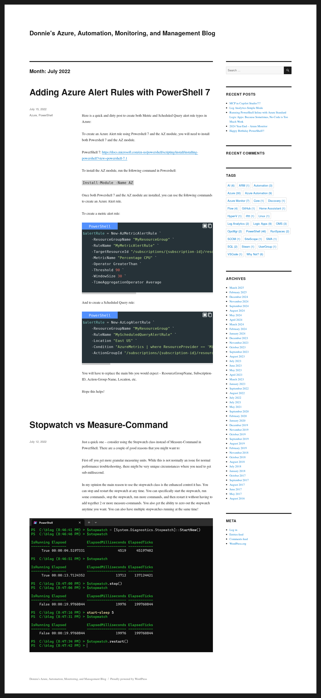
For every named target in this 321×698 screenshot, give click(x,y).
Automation (263, 185)
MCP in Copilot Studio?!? (245, 103)
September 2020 (239, 411)
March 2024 (237, 324)
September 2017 (239, 480)
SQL (232, 246)
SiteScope (253, 239)
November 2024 (239, 301)
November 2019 (239, 430)
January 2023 (237, 384)
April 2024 (236, 320)
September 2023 (239, 352)
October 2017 (238, 475)
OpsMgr (235, 231)
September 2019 (239, 439)
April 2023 (236, 375)
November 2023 (239, 343)
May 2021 (236, 407)
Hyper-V (235, 216)
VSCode (235, 254)
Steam (248, 246)
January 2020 (237, 420)
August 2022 (237, 393)
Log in (233, 530)
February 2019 (238, 448)
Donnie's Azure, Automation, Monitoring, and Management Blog (122, 32)
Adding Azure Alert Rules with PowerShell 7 (119, 92)
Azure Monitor (238, 201)
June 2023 (236, 365)
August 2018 (237, 462)
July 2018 (235, 466)
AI (231, 185)
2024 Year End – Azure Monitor (248, 126)
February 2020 (238, 416)
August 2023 (237, 356)
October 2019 (238, 434)
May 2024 (236, 315)
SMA (271, 239)
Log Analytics (238, 223)
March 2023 (237, 379)
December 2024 (239, 297)
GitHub (248, 208)
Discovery (276, 201)
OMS (281, 223)
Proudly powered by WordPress (128, 679)
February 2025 (238, 292)
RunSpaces (279, 231)
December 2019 (239, 425)
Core (259, 201)
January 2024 (237, 333)
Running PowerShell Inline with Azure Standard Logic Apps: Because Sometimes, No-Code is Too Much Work (259, 116)
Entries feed (236, 534)
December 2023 (239, 338)
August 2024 (237, 310)
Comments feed (239, 539)
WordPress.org (238, 543)
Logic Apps (262, 223)
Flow (233, 208)
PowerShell (46, 115)
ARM (244, 185)
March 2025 (237, 288)
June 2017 (236, 489)
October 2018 (238, 457)
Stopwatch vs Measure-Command (98, 424)
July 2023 (235, 361)
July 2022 (235, 398)
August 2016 (237, 498)
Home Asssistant (272, 208)
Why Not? (255, 254)
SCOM (234, 239)
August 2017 (237, 485)
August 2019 (237, 443)
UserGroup (267, 246)
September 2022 (239, 388)
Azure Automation (258, 193)
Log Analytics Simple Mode (246, 108)
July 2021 (235, 402)
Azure (33, 115)
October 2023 (238, 347)
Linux (264, 216)
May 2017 (236, 494)
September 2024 (239, 306)
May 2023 (236, 370)
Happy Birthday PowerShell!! (247, 131)
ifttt (250, 216)
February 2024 (238, 329)
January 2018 (237, 471)
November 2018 (239, 452)
